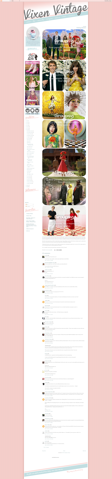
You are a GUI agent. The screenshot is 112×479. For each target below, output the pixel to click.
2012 (27, 126)
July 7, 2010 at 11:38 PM (49, 260)
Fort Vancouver (29, 139)
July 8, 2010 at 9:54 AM (49, 358)
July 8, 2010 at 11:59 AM (49, 389)
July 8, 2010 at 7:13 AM (49, 308)
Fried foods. (29, 142)
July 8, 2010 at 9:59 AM (49, 367)
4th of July (28, 172)
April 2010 (29, 178)
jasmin (46, 441)
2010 (27, 129)
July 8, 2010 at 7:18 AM (49, 314)
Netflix (79, 244)
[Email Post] (54, 249)
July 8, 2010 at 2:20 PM (48, 395)
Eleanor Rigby (47, 424)
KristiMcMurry (47, 333)
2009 (27, 185)
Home (64, 450)
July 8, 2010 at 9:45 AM (49, 351)
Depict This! (48, 409)
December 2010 (29, 130)
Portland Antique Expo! (30, 168)
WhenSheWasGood (48, 418)
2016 (27, 120)
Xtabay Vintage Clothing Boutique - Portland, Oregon (31, 221)
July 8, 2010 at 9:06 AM (49, 337)
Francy (46, 370)
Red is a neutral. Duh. (30, 153)
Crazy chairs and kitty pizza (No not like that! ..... (30, 157)
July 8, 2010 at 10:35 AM (49, 375)
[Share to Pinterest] (61, 250)
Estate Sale (28, 141)
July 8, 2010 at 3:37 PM (48, 411)
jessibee (46, 326)
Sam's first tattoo (29, 147)
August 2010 (29, 136)
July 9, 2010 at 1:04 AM (49, 428)
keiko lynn (28, 230)
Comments (28, 206)
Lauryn (46, 310)
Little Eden (47, 413)
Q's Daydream (47, 290)
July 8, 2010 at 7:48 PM (48, 422)
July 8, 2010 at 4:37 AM (49, 288)
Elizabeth (46, 305)
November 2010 (29, 132)
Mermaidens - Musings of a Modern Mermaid (30, 218)
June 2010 (29, 175)
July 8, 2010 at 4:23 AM (49, 283)
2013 (27, 125)
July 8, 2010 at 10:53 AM (49, 380)
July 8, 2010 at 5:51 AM (49, 298)
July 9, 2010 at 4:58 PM (48, 445)
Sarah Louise (47, 360)
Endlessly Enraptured (29, 228)
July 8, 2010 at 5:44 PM (48, 416)
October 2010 (29, 133)
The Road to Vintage (48, 339)
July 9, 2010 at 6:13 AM (49, 433)
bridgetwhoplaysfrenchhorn (49, 285)
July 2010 (29, 138)
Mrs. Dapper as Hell (30, 174)
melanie (46, 430)
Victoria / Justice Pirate (49, 391)
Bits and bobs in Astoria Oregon (31, 150)
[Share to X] (59, 250)
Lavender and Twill (48, 397)
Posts (27, 204)
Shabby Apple (29, 164)
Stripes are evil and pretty (30, 162)
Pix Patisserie (29, 171)
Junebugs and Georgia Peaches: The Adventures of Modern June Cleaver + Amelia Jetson (31, 225)
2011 (27, 128)
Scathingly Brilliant (29, 213)
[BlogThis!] (57, 250)
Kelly (46, 295)
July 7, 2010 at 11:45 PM (49, 267)
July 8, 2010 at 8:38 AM (49, 330)
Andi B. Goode (47, 269)
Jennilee (46, 300)
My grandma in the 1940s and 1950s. (30, 145)
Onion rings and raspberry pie (29, 160)
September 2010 (30, 135)
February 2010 (29, 181)
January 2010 (29, 183)
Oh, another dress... (30, 146)
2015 (27, 122)
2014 (27, 123)
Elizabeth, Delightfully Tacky (50, 262)
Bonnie (46, 353)
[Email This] (56, 250)
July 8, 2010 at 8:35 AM (49, 324)
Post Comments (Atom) (66, 452)
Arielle (46, 255)
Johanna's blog (28, 215)
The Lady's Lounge (48, 321)
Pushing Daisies (44, 236)
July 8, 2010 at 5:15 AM (49, 293)
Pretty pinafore (29, 154)
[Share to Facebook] (60, 250)
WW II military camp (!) (30, 151)
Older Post (84, 450)
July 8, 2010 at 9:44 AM (49, 343)
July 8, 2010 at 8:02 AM (49, 319)
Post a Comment (46, 447)
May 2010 (29, 177)
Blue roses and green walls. (30, 166)
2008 (27, 186)
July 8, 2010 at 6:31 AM (49, 303)
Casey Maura (47, 275)
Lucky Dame (47, 377)
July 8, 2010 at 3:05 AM (49, 273)
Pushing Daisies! (29, 169)
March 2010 (29, 180)
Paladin (46, 382)
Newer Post (44, 450)
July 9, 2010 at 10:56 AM (49, 438)
